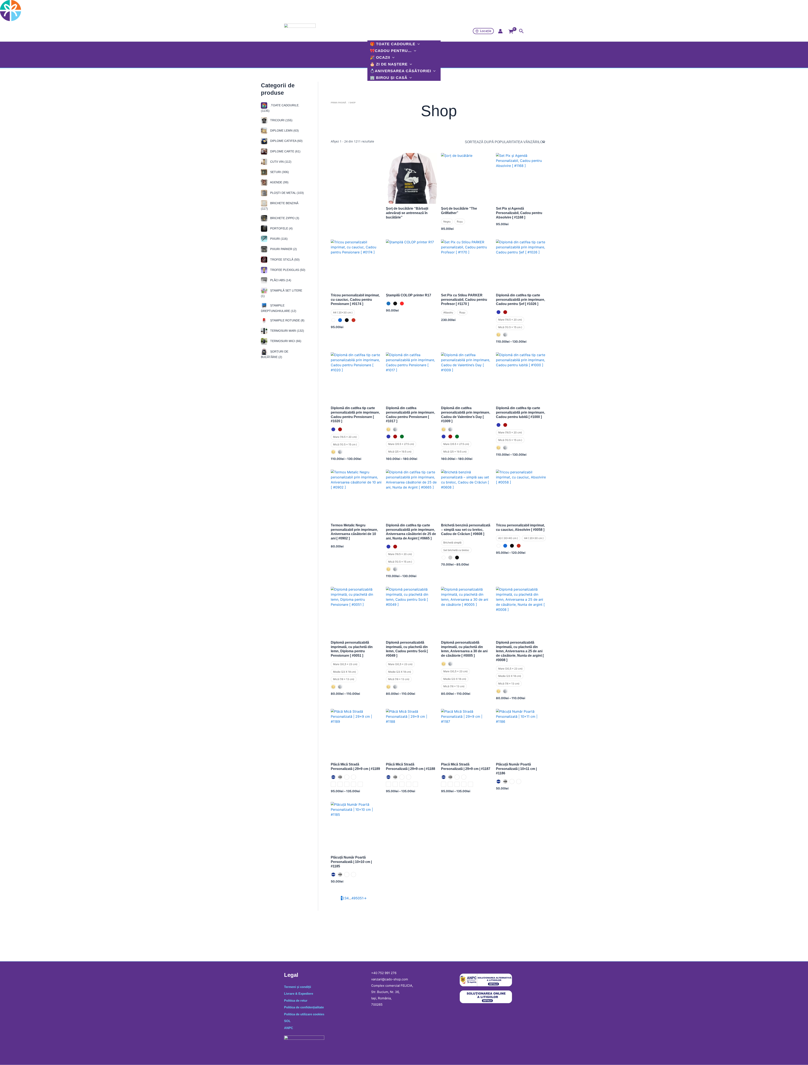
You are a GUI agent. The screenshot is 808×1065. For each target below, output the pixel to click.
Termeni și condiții (297, 987)
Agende (278, 182)
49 (353, 898)
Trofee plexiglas (287, 270)
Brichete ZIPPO (284, 218)
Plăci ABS (280, 280)
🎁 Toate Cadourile (392, 44)
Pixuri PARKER (283, 249)
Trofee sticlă (284, 259)
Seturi (279, 172)
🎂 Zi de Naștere (389, 64)
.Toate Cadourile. (280, 108)
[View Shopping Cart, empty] (511, 32)
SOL (287, 1021)
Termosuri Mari (286, 330)
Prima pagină (338, 102)
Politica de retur (295, 1000)
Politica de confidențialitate (304, 1007)
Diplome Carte (284, 151)
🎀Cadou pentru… (391, 51)
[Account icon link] (500, 31)
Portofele (281, 228)
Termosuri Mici (285, 341)
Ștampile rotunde (286, 320)
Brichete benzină (279, 205)
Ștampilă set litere (281, 293)
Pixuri (278, 238)
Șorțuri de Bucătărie (274, 354)
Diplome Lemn (284, 130)
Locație (485, 31)
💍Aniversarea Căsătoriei (400, 71)
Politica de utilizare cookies (304, 1014)
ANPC (288, 1028)
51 (361, 898)
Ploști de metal (286, 192)
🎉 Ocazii (380, 57)
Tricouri (280, 120)
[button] (521, 31)
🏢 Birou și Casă (388, 78)
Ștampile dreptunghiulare (278, 308)
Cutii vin (280, 161)
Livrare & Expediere (298, 993)
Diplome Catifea (286, 140)
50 (358, 898)
